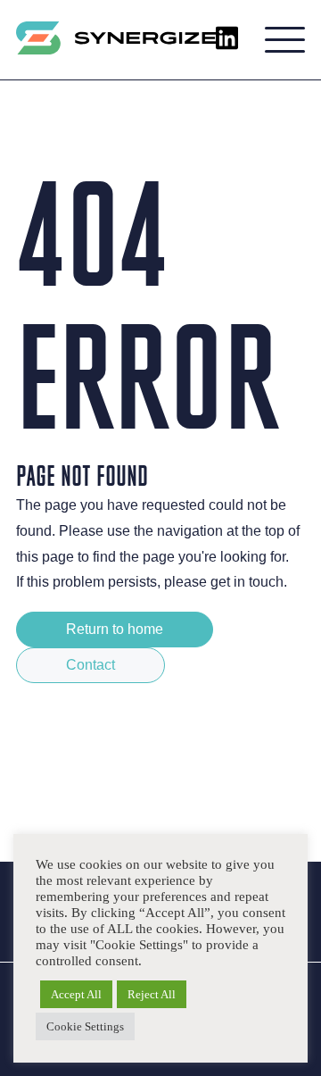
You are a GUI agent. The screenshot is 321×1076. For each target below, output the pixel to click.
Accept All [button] (76, 994)
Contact (90, 664)
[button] (285, 40)
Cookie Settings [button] (85, 1026)
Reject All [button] (152, 994)
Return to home (114, 629)
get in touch (247, 581)
